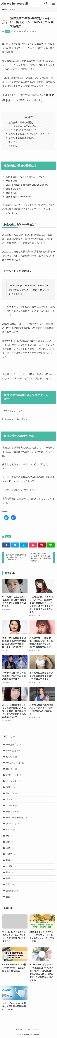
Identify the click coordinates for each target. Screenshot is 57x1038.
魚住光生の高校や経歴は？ (22, 122)
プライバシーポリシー (32, 1029)
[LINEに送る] (51, 545)
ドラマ (11, 799)
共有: (15, 142)
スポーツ (11, 793)
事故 (9, 836)
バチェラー (12, 811)
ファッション (14, 824)
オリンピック (14, 775)
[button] (46, 3)
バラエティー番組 (16, 817)
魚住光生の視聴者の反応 (21, 138)
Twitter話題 (13, 750)
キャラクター (14, 781)
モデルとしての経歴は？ (25, 130)
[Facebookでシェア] (6, 545)
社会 (10, 872)
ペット (10, 830)
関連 (15, 145)
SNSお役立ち (14, 744)
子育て (10, 854)
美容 (10, 878)
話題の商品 (12, 891)
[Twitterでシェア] (15, 545)
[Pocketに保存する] (33, 545)
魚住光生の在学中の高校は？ (27, 126)
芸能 (7, 31)
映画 (9, 860)
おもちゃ (11, 757)
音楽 (9, 897)
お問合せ (19, 1029)
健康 (9, 842)
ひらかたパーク (15, 763)
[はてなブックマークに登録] (24, 545)
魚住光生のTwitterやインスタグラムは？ (29, 134)
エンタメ (11, 769)
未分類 (11, 866)
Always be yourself (14, 3)
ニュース (11, 805)
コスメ (10, 787)
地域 (10, 848)
